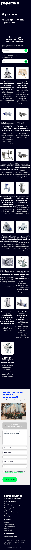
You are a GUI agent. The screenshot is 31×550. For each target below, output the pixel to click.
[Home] (10, 3)
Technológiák (9, 524)
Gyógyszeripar (9, 504)
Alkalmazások (9, 526)
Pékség (7, 516)
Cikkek (6, 528)
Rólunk (7, 522)
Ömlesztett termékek (12, 506)
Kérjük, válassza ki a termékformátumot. (9, 56)
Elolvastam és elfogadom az (15, 472)
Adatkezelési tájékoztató (20, 541)
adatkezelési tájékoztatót (14, 473)
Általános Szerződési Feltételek (8, 542)
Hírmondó (8, 530)
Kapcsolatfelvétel (10, 536)
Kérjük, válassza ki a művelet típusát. (12, 46)
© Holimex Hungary (15, 547)
